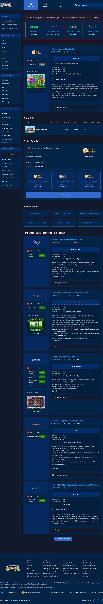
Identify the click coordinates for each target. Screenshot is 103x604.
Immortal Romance (7, 139)
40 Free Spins (5, 91)
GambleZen (5, 167)
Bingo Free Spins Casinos (70, 568)
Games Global (6, 62)
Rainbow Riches (6, 117)
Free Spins (31, 7)
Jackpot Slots (87, 571)
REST (42, 64)
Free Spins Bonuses (49, 563)
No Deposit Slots (68, 571)
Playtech (4, 51)
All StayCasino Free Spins (63, 195)
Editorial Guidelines (33, 576)
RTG (3, 40)
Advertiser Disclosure (96, 592)
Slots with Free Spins (89, 565)
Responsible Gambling (57, 592)
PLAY (42, 255)
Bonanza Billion (41, 129)
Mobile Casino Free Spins (9, 28)
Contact (29, 565)
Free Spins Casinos (68, 563)
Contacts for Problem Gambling (77, 592)
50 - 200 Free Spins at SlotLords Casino (67, 421)
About (29, 563)
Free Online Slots (88, 563)
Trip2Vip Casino (6, 163)
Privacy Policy (31, 571)
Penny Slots (86, 573)
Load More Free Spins (63, 539)
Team (28, 568)
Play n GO (4, 58)
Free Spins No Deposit (8, 21)
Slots (60, 7)
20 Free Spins (5, 84)
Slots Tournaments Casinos (71, 573)
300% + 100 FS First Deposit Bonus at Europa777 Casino (74, 485)
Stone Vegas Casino (7, 185)
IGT (3, 55)
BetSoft (4, 47)
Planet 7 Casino (6, 170)
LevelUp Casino (6, 159)
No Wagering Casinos (69, 565)
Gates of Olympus (7, 132)
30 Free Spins (5, 87)
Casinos (45, 7)
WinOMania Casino (7, 178)
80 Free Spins (5, 98)
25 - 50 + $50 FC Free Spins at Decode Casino (70, 292)
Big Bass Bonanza (7, 128)
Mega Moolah (6, 124)
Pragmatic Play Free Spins (50, 576)
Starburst (4, 114)
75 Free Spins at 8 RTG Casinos (64, 356)
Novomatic (5, 65)
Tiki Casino (5, 181)
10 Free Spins (5, 80)
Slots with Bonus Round (90, 568)
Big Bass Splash (6, 135)
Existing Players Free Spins (9, 24)
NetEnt (4, 44)
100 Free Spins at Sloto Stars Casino (66, 239)
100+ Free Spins (6, 102)
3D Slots (85, 576)
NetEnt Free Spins (48, 573)
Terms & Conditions (33, 573)
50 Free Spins (5, 94)
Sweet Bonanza (6, 121)
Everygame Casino (7, 174)
